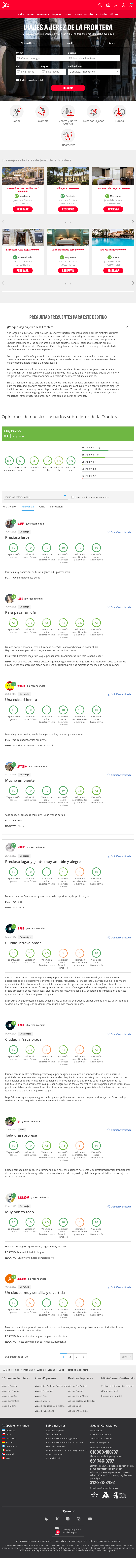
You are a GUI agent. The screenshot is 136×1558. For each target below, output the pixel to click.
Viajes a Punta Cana (44, 1410)
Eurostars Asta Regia (18, 249)
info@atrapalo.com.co (108, 1487)
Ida (17, 66)
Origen (19, 52)
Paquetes (28, 1369)
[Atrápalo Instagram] (79, 1519)
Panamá (10, 1454)
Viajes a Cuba (74, 1405)
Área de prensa (53, 1434)
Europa (119, 121)
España (51, 1369)
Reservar (23, 209)
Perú (8, 1458)
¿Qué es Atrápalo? (55, 1430)
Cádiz (61, 1369)
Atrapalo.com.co (11, 1369)
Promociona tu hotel (111, 1395)
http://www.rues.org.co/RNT (104, 1550)
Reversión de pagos (99, 1442)
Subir (125, 1356)
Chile (8, 1434)
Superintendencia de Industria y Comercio (66, 1450)
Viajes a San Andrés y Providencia (51, 1385)
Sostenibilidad (53, 1458)
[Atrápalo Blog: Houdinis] (46, 1518)
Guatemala (11, 1446)
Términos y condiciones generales (62, 1438)
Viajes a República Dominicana (50, 1405)
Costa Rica (11, 1438)
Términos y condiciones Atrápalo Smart (65, 1442)
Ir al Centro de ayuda (100, 1434)
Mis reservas (96, 1430)
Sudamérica (68, 145)
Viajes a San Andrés (77, 1385)
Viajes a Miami (9, 1405)
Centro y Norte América (68, 122)
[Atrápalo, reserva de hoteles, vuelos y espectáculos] (6, 5)
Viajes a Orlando (10, 1385)
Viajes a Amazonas (44, 1390)
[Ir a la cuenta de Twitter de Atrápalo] (57, 1519)
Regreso (45, 66)
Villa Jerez (63, 188)
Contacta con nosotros (101, 1438)
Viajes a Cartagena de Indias (81, 1400)
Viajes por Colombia (78, 1410)
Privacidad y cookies (56, 1446)
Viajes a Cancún (75, 1390)
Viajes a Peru (41, 1395)
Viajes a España (9, 1395)
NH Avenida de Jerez (109, 188)
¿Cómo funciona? (109, 1390)
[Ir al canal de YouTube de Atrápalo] (90, 1519)
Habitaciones (75, 66)
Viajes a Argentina (10, 1400)
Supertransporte (54, 1454)
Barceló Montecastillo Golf (22, 188)
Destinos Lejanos (93, 121)
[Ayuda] (123, 5)
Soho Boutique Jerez (64, 249)
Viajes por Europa (10, 1390)
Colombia (42, 121)
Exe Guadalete (109, 249)
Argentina (10, 1430)
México (9, 1450)
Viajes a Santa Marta (78, 1395)
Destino (72, 52)
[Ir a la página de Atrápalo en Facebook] (68, 1519)
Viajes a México (42, 1400)
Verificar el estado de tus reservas (117, 1385)
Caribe (17, 121)
